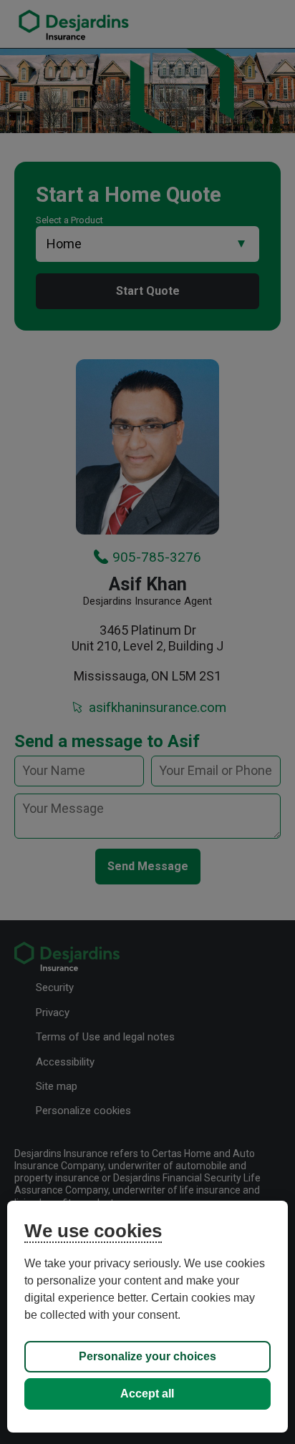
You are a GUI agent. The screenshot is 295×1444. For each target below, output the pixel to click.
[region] (147, 1317)
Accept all (147, 1393)
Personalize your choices (147, 1356)
